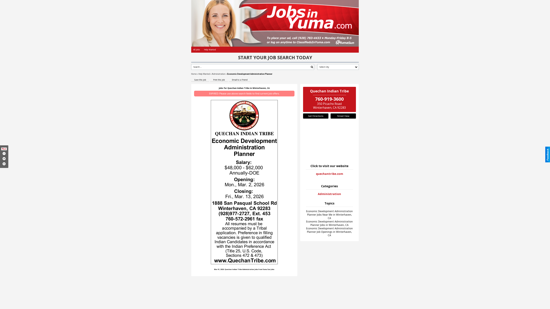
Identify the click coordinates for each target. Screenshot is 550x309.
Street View (343, 116)
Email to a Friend (239, 79)
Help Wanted (210, 49)
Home (194, 74)
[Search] (312, 67)
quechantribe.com (329, 174)
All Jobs (196, 49)
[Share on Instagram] (4, 164)
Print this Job (219, 79)
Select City (324, 67)
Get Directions (315, 116)
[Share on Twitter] (4, 159)
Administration (218, 74)
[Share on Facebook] (4, 153)
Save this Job (200, 79)
